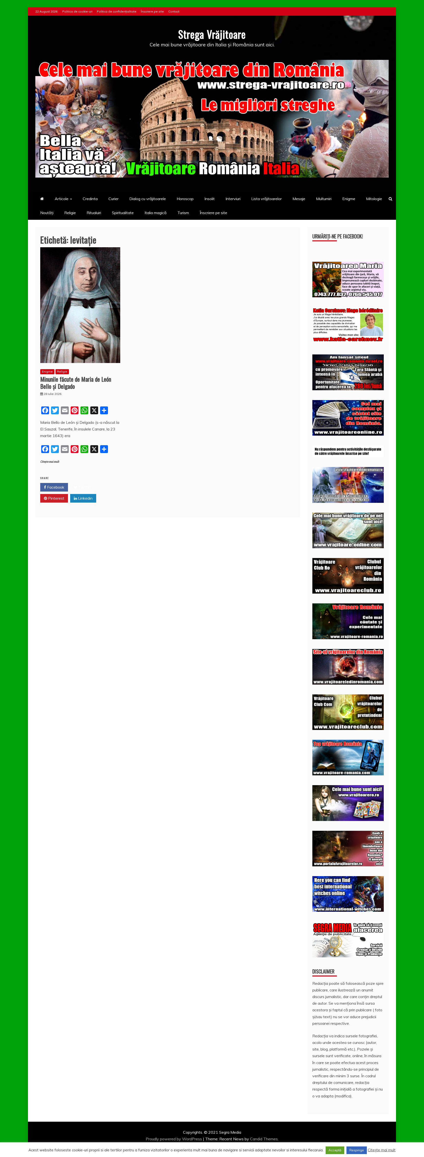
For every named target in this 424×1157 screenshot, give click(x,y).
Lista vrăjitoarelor (266, 198)
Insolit (209, 198)
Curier (113, 198)
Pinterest (55, 498)
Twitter (84, 487)
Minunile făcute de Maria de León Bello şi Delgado (75, 382)
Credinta (90, 198)
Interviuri (232, 198)
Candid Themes (264, 1138)
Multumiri (323, 198)
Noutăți (46, 212)
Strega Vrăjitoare (212, 34)
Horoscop (185, 198)
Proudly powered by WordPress (174, 1138)
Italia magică (156, 212)
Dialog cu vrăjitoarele (147, 198)
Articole (61, 198)
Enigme (348, 198)
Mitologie (374, 198)
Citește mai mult (49, 462)
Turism (183, 212)
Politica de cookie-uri (77, 11)
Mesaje (298, 198)
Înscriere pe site (152, 11)
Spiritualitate (123, 212)
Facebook (55, 487)
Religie (70, 212)
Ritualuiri (94, 212)
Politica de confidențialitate (116, 11)
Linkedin (85, 498)
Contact (173, 11)
